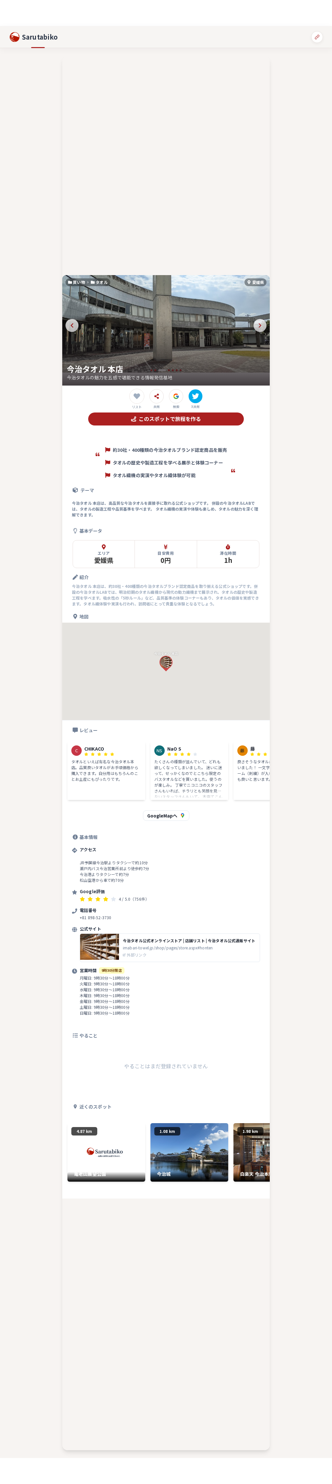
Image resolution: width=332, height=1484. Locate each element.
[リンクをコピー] (317, 37)
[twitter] (195, 396)
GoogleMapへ (162, 815)
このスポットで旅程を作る (170, 419)
